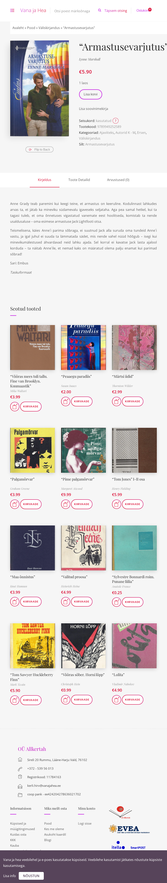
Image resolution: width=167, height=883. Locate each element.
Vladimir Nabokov (123, 684)
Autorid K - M (125, 132)
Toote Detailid (79, 180)
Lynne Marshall (89, 59)
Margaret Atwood (71, 489)
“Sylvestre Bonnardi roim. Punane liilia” (133, 579)
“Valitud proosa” (74, 576)
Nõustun (31, 876)
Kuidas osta (18, 834)
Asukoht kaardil (55, 834)
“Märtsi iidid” (123, 376)
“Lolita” (118, 674)
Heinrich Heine (70, 586)
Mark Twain (17, 684)
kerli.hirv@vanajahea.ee (44, 786)
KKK (13, 840)
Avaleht (18, 28)
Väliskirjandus (49, 28)
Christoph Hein (70, 684)
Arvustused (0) (118, 180)
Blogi (47, 840)
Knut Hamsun (18, 586)
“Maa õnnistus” (22, 576)
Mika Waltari (18, 391)
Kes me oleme (54, 829)
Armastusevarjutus (100, 144)
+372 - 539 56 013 (40, 768)
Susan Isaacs (68, 386)
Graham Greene (20, 489)
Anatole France (121, 586)
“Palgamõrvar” (22, 479)
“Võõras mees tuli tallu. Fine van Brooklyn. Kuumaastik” (28, 381)
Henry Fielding (121, 489)
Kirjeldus (44, 180)
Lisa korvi (91, 94)
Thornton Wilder (122, 386)
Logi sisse (84, 823)
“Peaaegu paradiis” (76, 376)
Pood (31, 28)
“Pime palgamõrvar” (77, 479)
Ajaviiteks (107, 132)
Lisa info (9, 876)
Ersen (141, 132)
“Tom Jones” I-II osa (128, 479)
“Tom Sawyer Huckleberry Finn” (31, 677)
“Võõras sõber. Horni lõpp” (82, 674)
